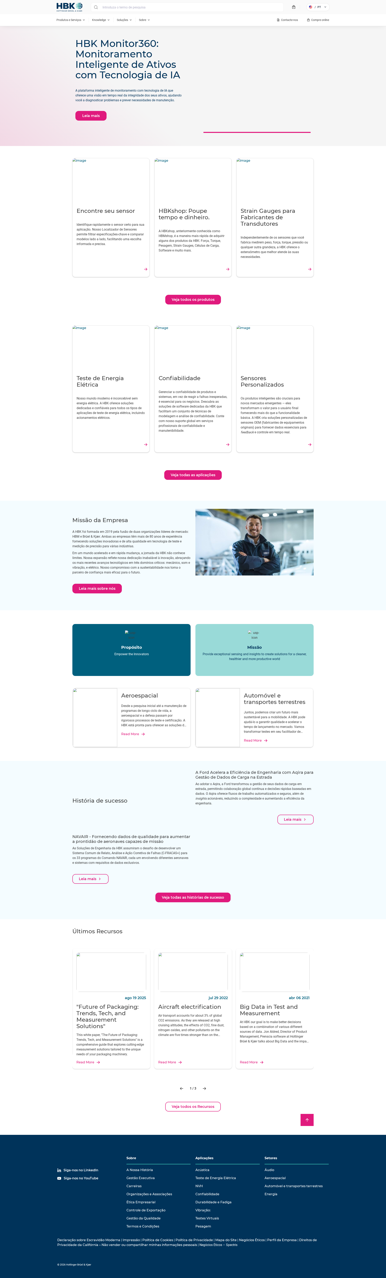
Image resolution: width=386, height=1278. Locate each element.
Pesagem (203, 1226)
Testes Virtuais (207, 1218)
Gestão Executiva (140, 1178)
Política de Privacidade (194, 1240)
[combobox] (187, 7)
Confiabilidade (207, 1194)
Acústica (202, 1170)
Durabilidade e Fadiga (213, 1202)
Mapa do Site (226, 1240)
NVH (199, 1186)
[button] (182, 1088)
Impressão (131, 1240)
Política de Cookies (157, 1240)
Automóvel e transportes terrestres (294, 1186)
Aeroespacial (275, 1178)
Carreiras (134, 1186)
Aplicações (204, 1158)
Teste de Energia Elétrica (215, 1178)
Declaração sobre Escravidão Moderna (88, 1240)
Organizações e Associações (149, 1194)
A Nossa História (139, 1170)
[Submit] (96, 7)
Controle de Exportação (145, 1210)
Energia (271, 1194)
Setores (271, 1158)
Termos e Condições (142, 1226)
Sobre (131, 1158)
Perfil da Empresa (282, 1240)
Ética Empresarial (140, 1202)
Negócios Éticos (252, 1240)
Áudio (269, 1170)
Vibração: (203, 1210)
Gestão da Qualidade (143, 1218)
